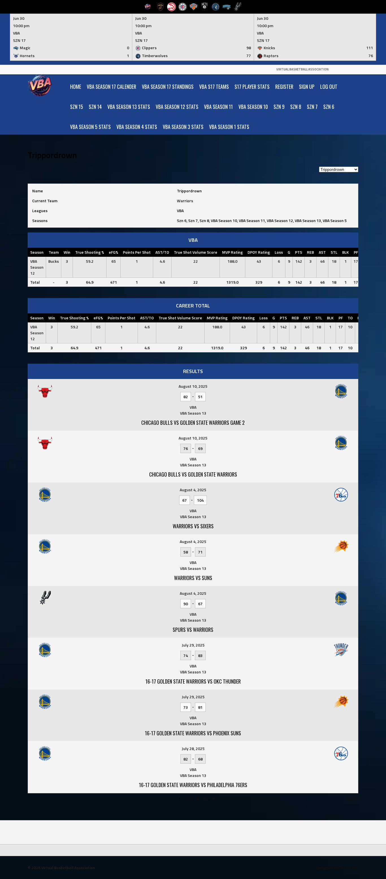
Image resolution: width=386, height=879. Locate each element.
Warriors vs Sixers (193, 526)
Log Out (328, 86)
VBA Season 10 (253, 106)
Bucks (53, 261)
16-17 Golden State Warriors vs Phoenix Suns (193, 733)
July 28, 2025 (193, 748)
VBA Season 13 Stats (128, 106)
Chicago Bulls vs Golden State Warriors (193, 474)
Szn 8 (295, 106)
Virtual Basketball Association (302, 69)
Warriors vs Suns (193, 577)
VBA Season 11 (218, 106)
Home (75, 86)
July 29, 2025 (193, 645)
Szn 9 (279, 106)
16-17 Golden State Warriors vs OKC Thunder (193, 681)
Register (284, 86)
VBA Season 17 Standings (168, 86)
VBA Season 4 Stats (136, 126)
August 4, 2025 (193, 490)
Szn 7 (312, 106)
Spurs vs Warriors (193, 629)
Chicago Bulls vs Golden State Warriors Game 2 (193, 422)
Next (351, 799)
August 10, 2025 (193, 386)
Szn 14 (95, 106)
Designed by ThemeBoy (337, 868)
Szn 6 (328, 106)
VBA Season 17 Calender (111, 86)
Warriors (185, 201)
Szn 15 (76, 106)
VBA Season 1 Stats (229, 126)
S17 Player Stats (252, 86)
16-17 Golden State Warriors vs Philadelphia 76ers (193, 784)
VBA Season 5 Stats (90, 126)
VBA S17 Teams (214, 86)
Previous (38, 799)
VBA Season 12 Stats (177, 106)
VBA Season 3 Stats (183, 126)
